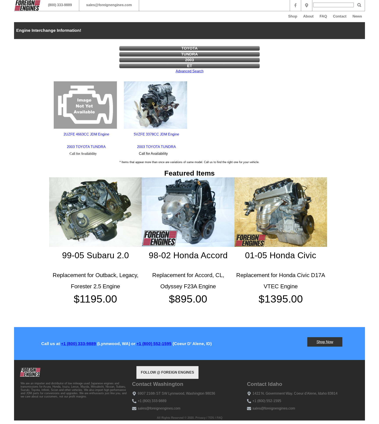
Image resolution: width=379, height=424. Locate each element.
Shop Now (324, 342)
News (357, 16)
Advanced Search (190, 71)
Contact (340, 16)
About (308, 16)
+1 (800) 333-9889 (78, 343)
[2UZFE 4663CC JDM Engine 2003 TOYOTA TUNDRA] (85, 105)
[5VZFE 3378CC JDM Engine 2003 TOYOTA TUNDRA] (155, 105)
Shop (292, 16)
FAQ (323, 16)
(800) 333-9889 (60, 5)
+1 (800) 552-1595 (154, 343)
